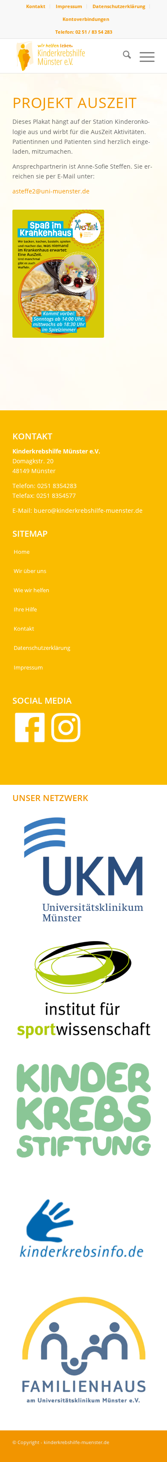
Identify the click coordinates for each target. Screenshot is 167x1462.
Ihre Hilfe (25, 609)
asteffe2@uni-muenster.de (50, 191)
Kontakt (35, 6)
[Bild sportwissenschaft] (86, 993)
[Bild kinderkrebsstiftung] (86, 1113)
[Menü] (143, 56)
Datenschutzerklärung (118, 6)
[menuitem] (36, 6)
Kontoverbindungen (86, 19)
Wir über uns (30, 571)
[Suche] (122, 56)
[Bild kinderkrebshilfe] (86, 1233)
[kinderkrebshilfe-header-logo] (69, 56)
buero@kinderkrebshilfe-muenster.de (88, 510)
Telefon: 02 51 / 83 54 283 (83, 32)
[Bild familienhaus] (86, 1353)
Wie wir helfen (31, 590)
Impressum (69, 6)
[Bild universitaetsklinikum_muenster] (86, 873)
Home (22, 552)
